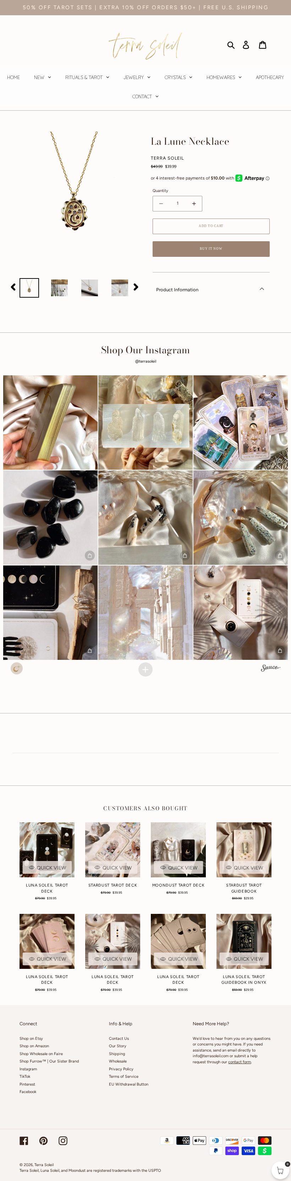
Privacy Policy (121, 1069)
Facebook (28, 1091)
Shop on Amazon (34, 1046)
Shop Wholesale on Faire (41, 1054)
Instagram (28, 1069)
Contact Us (119, 1038)
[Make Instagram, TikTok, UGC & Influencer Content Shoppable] (270, 669)
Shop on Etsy (31, 1038)
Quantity (160, 190)
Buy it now (211, 248)
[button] (50, 422)
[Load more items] (145, 669)
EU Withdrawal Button (128, 1084)
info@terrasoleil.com (211, 1056)
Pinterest (27, 1084)
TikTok (25, 1076)
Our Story (117, 1046)
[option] (29, 288)
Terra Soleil (44, 1165)
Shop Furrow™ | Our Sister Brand (49, 1061)
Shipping (117, 1054)
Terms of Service (123, 1076)
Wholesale (118, 1061)
